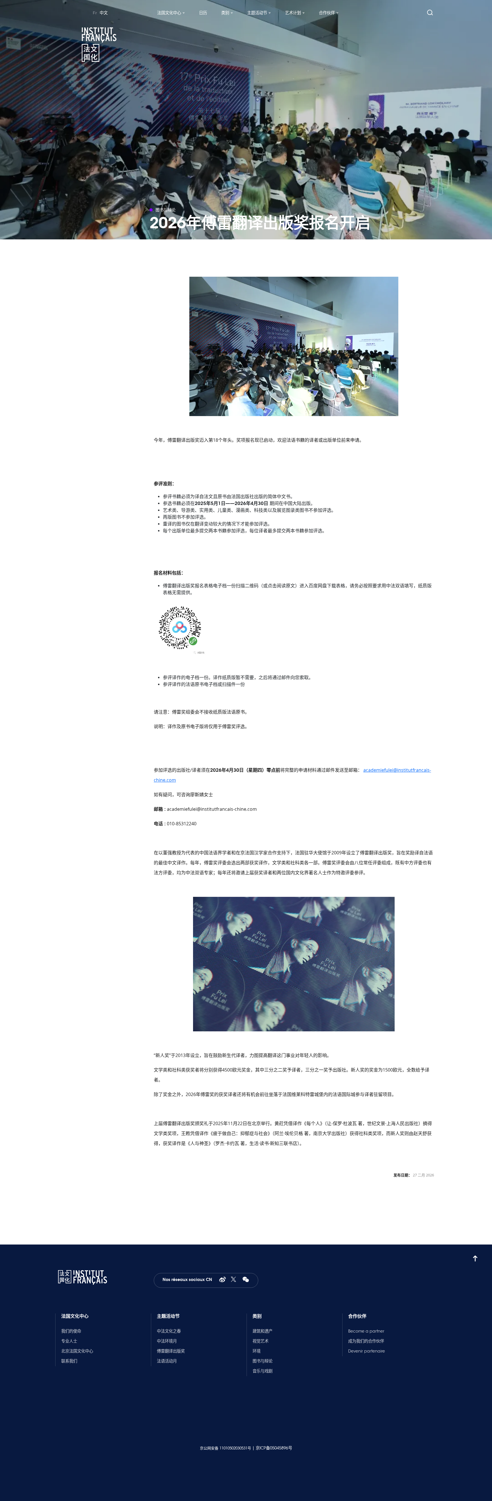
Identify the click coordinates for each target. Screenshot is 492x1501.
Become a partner (366, 1331)
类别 (225, 12)
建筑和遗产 (262, 1331)
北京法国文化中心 (77, 1351)
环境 (257, 1351)
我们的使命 (71, 1331)
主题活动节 (257, 12)
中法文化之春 (169, 1331)
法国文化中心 (169, 12)
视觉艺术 (260, 1341)
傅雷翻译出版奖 (171, 1351)
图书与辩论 (262, 1361)
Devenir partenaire (366, 1351)
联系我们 (69, 1361)
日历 (203, 12)
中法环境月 (167, 1341)
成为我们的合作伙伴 (366, 1341)
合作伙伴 (327, 12)
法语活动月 (167, 1361)
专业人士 (69, 1341)
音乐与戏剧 (262, 1371)
